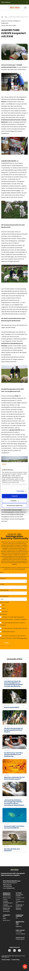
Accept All (14, 496)
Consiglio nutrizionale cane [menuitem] (7, 905)
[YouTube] (19, 951)
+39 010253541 (7, 886)
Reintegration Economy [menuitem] (19, 895)
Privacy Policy (23, 638)
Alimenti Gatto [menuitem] (7, 896)
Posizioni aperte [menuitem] (20, 939)
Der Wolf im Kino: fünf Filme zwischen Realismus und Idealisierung (13, 754)
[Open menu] (25, 7)
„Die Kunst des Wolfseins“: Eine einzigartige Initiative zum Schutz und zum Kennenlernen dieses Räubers (14, 802)
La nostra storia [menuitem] (20, 898)
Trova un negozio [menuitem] (20, 934)
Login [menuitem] (17, 924)
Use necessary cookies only (14, 505)
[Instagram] (14, 951)
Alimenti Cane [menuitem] (7, 898)
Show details (20, 491)
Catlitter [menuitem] (5, 900)
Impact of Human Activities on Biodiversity (10, 22)
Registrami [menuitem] (19, 926)
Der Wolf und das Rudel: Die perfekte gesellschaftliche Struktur (13, 730)
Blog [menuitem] (4, 916)
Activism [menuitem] (18, 900)
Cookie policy (20, 487)
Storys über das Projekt (8, 25)
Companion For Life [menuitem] (20, 902)
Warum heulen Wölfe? (11, 707)
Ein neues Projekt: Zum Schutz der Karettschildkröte (14, 827)
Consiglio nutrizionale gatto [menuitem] (8, 902)
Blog (6, 17)
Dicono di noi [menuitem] (6, 920)
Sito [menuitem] (17, 918)
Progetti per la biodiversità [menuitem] (20, 905)
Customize (14, 500)
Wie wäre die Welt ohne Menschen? (12, 850)
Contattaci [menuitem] (19, 932)
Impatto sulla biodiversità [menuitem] (6, 908)
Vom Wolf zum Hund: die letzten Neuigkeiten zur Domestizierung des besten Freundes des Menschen (13, 683)
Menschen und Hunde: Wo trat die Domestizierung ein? (14, 778)
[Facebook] (9, 951)
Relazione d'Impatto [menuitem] (18, 908)
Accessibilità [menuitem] (6, 911)
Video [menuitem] (4, 918)
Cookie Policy (15, 959)
